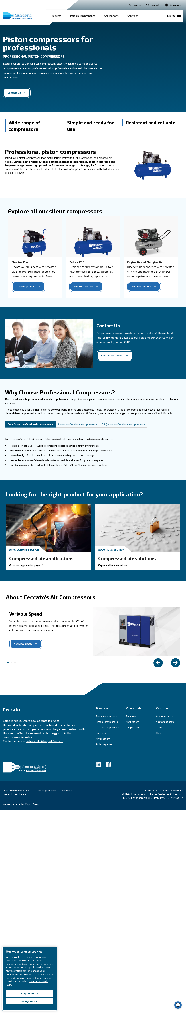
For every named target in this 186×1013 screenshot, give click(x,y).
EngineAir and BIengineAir (144, 262)
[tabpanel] (93, 454)
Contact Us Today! (112, 355)
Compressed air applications (41, 558)
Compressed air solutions (127, 558)
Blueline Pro (19, 262)
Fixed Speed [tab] (15, 662)
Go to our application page (24, 565)
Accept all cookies (30, 993)
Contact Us (14, 92)
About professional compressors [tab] (77, 424)
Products (55, 15)
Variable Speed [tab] (8, 662)
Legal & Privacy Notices (16, 790)
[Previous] (158, 662)
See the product (26, 286)
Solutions (132, 15)
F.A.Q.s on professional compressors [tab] (123, 424)
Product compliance (14, 794)
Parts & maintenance (82, 15)
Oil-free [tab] (11, 662)
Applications (111, 15)
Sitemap (67, 790)
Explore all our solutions (112, 565)
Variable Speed (23, 643)
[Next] (175, 662)
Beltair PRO (76, 262)
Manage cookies (47, 790)
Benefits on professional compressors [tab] (30, 424)
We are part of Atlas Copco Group (21, 804)
